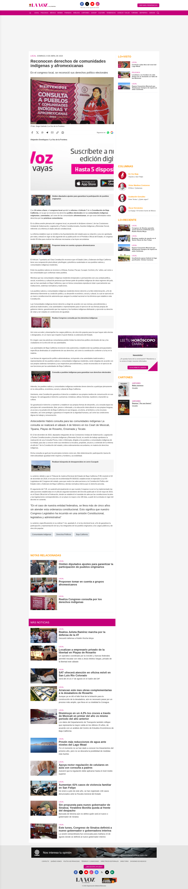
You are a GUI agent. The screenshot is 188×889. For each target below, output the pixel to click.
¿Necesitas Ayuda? (94, 867)
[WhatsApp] (42, 132)
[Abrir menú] (30, 12)
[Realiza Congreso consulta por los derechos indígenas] (43, 602)
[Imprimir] (62, 132)
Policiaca (44, 13)
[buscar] (158, 13)
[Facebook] (82, 4)
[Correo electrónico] (52, 132)
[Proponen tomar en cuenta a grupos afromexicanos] (43, 584)
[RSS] (102, 872)
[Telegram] (47, 132)
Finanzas (67, 13)
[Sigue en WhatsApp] (108, 132)
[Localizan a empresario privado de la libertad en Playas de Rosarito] (43, 656)
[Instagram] (98, 4)
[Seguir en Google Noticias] (112, 132)
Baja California (82, 534)
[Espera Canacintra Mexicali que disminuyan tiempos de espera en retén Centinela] (124, 248)
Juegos (152, 13)
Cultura (101, 13)
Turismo (134, 13)
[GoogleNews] (97, 872)
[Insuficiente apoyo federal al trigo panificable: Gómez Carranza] (124, 258)
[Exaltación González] (122, 198)
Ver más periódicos (148, 5)
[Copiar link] (57, 132)
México (53, 13)
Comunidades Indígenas (41, 534)
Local (36, 13)
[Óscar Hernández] (122, 209)
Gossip (94, 13)
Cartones (85, 13)
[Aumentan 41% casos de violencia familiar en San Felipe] (43, 789)
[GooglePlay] (112, 872)
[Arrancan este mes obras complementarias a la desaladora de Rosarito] (43, 696)
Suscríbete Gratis (137, 367)
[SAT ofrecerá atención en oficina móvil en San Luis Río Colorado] (43, 675)
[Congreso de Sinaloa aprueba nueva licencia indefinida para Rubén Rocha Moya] (124, 228)
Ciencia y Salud (123, 13)
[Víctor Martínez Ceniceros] (122, 186)
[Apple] (107, 872)
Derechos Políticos (63, 534)
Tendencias (111, 13)
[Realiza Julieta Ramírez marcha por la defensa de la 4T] (43, 635)
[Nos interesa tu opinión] (94, 853)
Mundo (60, 13)
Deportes (143, 13)
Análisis (76, 13)
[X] (87, 4)
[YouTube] (92, 4)
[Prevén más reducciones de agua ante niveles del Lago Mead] (43, 748)
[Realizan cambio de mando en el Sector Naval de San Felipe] (124, 238)
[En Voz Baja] (122, 175)
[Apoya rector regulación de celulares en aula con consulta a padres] (43, 769)
